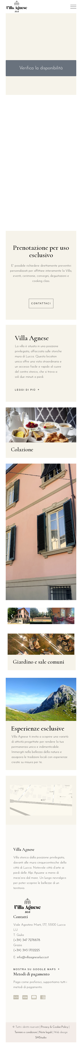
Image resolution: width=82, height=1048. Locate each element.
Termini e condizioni (25, 1032)
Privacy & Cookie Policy (54, 1027)
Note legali (45, 1032)
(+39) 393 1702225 (26, 950)
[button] (12, 616)
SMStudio (41, 1037)
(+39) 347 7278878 (26, 940)
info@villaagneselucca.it (33, 957)
